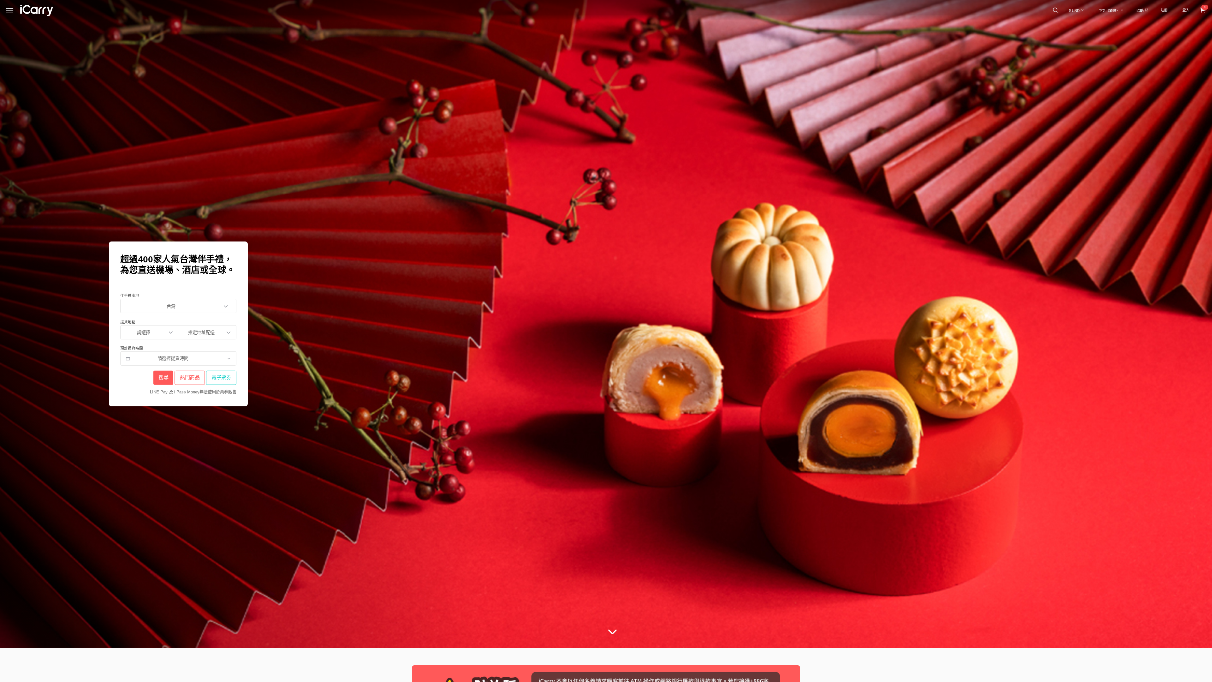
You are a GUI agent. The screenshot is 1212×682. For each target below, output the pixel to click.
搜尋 (163, 377)
